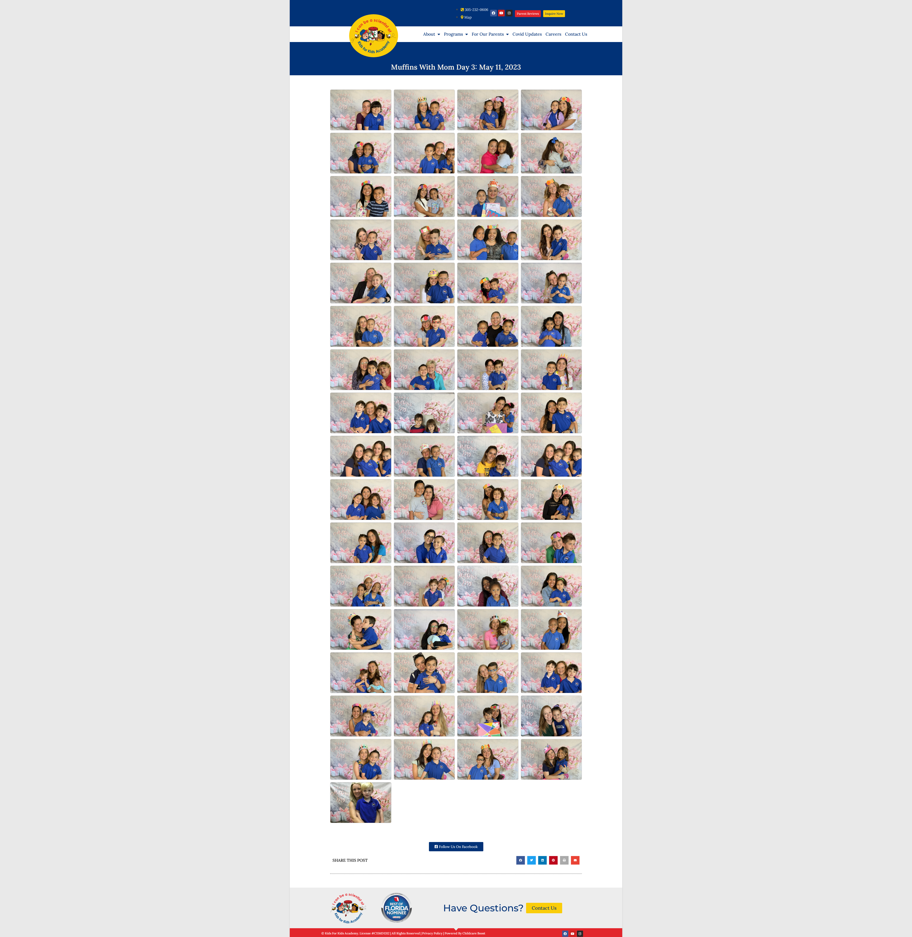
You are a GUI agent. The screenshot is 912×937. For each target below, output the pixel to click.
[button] (520, 860)
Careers (553, 34)
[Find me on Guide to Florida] (396, 907)
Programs (453, 34)
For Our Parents (488, 34)
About (429, 34)
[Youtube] (501, 13)
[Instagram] (509, 13)
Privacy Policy (432, 933)
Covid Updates (527, 34)
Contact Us (576, 34)
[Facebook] (493, 13)
